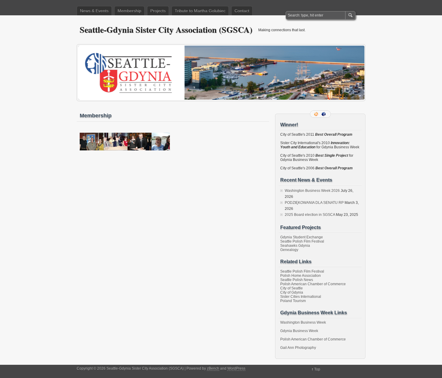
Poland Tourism (293, 301)
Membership (129, 10)
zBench (213, 368)
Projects (158, 10)
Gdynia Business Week (299, 331)
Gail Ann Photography (298, 348)
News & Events (94, 10)
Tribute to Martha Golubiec (200, 10)
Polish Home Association (300, 276)
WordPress (236, 368)
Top (317, 369)
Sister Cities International (300, 297)
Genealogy (289, 250)
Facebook (324, 114)
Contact (242, 10)
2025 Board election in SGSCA (310, 215)
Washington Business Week (303, 322)
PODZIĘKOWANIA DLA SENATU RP (314, 203)
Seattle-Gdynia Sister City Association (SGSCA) (166, 29)
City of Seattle (291, 288)
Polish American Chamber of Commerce (313, 284)
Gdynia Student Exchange (301, 237)
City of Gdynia (291, 292)
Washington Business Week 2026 (312, 191)
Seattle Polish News (296, 280)
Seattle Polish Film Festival (302, 241)
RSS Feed (317, 114)
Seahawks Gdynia (295, 245)
